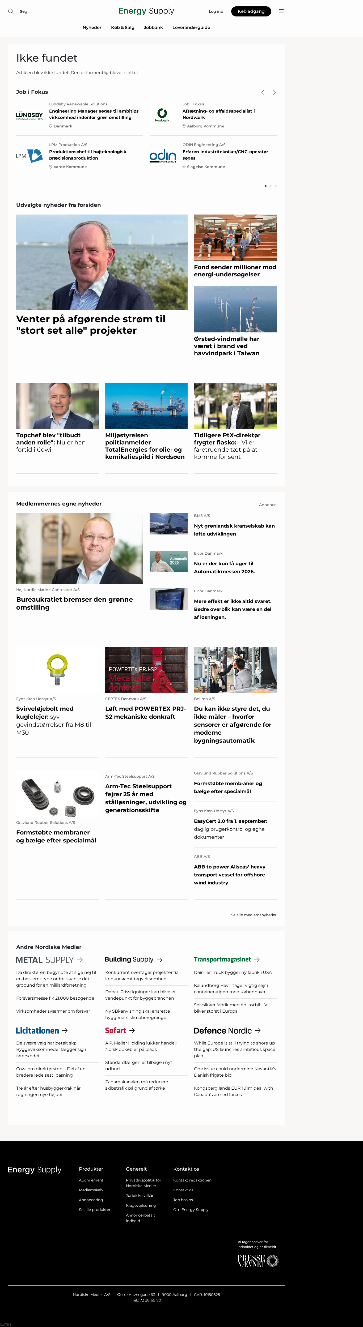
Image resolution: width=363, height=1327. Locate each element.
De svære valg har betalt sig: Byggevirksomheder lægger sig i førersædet (51, 1049)
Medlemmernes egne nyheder (59, 503)
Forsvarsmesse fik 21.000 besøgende (55, 998)
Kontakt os (183, 1190)
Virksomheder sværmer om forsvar (53, 1011)
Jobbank (153, 27)
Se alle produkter (95, 1209)
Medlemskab (91, 1190)
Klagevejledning (141, 1205)
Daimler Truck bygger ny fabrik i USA (233, 972)
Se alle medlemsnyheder (254, 915)
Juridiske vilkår (140, 1195)
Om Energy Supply (191, 1209)
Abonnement (91, 1180)
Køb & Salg (122, 27)
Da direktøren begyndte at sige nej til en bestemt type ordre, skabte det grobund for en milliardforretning (56, 979)
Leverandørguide (191, 27)
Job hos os (183, 1199)
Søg (23, 11)
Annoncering (91, 1199)
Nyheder (92, 27)
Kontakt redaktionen (192, 1180)
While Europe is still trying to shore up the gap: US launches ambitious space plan (234, 1049)
